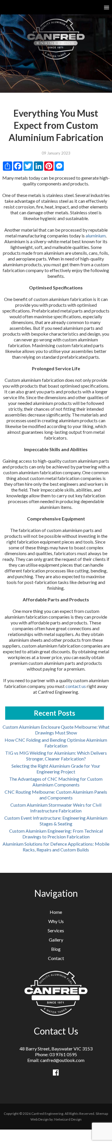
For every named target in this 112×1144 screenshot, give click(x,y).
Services (56, 930)
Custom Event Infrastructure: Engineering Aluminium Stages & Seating (55, 820)
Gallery (56, 939)
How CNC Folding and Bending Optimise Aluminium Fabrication (56, 742)
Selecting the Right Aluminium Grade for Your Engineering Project (55, 768)
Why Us (56, 921)
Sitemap (102, 1113)
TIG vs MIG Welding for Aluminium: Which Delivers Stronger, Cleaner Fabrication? (56, 755)
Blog (56, 949)
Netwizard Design (68, 1119)
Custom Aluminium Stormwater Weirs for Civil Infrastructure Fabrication (55, 807)
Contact (56, 958)
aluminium (96, 235)
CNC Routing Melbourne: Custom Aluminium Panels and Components (56, 794)
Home (56, 912)
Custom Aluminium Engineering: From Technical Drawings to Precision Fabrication (56, 833)
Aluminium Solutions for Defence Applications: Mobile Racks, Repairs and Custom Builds (56, 846)
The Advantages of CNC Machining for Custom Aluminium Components (56, 781)
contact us (75, 686)
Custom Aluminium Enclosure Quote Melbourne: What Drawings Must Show (56, 729)
